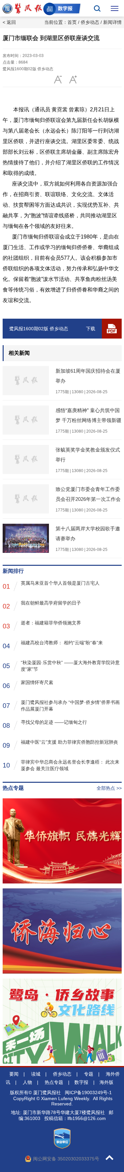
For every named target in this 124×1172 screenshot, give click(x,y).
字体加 (58, 79)
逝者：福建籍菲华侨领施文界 (42, 625)
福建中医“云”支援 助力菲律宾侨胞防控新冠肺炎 (60, 744)
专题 (88, 1074)
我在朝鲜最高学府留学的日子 (42, 605)
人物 (27, 1082)
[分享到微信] (103, 79)
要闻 (14, 1074)
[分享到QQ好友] (117, 79)
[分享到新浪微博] (88, 79)
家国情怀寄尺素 (28, 684)
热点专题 (54, 1082)
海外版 (106, 1082)
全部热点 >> (109, 788)
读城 (35, 1074)
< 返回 (9, 22)
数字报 (81, 1082)
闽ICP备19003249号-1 (88, 1092)
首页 (72, 22)
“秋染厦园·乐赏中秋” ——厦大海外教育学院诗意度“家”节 (61, 666)
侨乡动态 (90, 22)
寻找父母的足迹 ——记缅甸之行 (45, 724)
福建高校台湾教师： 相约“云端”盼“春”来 (53, 645)
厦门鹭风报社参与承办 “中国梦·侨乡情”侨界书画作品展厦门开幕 (61, 706)
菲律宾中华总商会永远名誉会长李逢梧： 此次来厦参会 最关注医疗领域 (61, 765)
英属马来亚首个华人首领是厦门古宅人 (51, 585)
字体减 (73, 79)
